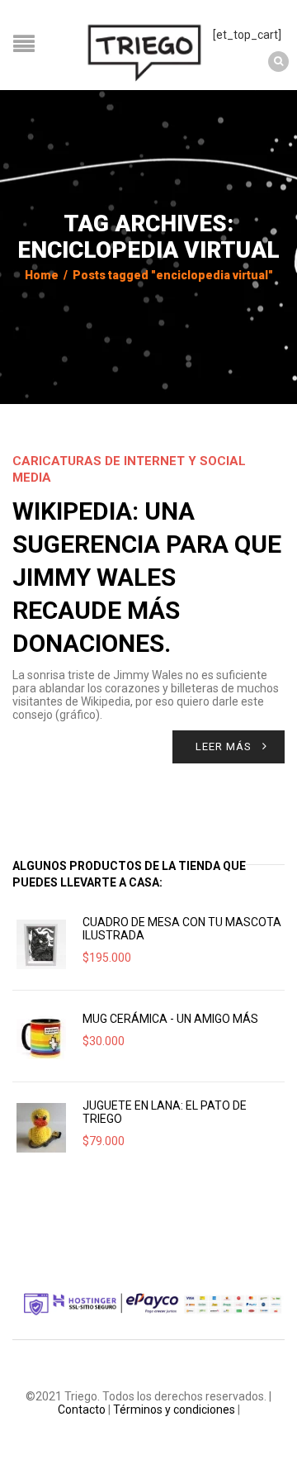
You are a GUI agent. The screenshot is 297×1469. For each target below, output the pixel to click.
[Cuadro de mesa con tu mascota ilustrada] (41, 944)
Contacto (82, 1409)
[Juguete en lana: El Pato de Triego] (41, 1128)
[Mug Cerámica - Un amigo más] (41, 1036)
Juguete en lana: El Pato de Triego (164, 1112)
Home (42, 275)
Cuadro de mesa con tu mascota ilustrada (181, 928)
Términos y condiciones (174, 1409)
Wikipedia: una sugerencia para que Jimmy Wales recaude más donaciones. (146, 577)
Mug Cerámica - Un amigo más (170, 1018)
